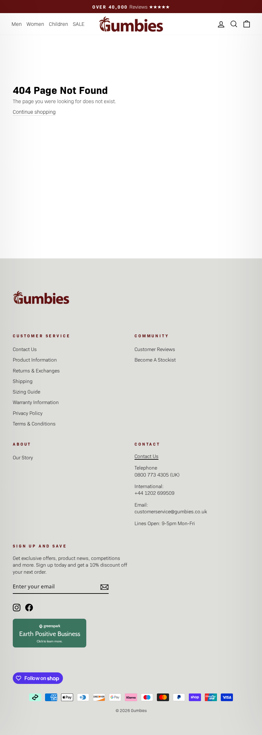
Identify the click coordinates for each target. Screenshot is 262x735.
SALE (78, 23)
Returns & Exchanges (36, 370)
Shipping (23, 381)
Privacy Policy (27, 413)
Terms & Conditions (34, 423)
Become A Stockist (155, 359)
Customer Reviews (155, 349)
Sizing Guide (26, 391)
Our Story (23, 457)
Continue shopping (34, 111)
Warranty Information (36, 402)
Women (35, 23)
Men (17, 23)
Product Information (35, 359)
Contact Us (25, 349)
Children (58, 23)
